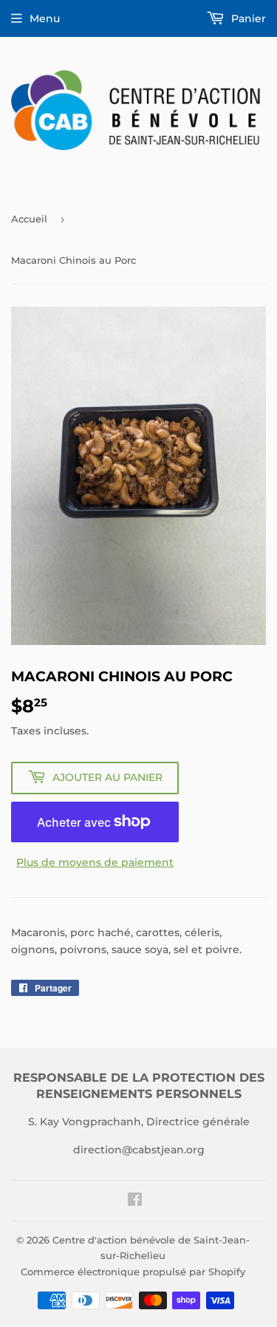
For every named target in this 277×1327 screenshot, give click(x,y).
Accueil (29, 219)
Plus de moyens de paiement (95, 862)
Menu (45, 18)
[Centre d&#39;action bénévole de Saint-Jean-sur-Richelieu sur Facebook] (135, 1201)
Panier (247, 18)
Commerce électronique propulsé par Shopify (133, 1271)
